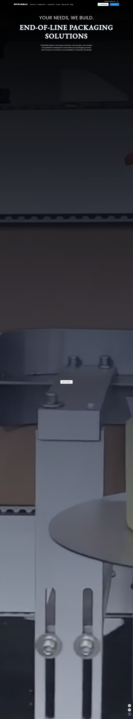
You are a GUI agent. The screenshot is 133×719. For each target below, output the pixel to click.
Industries (51, 4)
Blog (71, 4)
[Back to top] (129, 714)
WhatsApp (104, 4)
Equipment (41, 4)
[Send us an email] (129, 709)
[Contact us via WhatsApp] (129, 705)
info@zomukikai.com (110, 1)
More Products (66, 382)
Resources (65, 4)
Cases (58, 4)
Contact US (114, 4)
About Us (33, 4)
